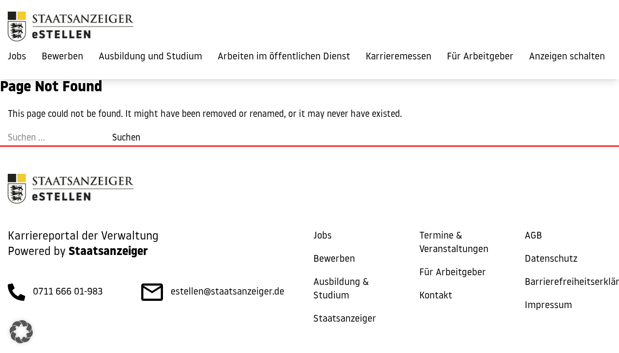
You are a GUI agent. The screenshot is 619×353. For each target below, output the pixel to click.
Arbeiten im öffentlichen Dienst (284, 57)
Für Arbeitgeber (480, 57)
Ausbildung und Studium (150, 57)
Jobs (17, 57)
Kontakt (435, 296)
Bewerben (62, 57)
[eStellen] (70, 29)
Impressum (548, 306)
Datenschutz (551, 259)
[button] (21, 332)
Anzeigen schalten (567, 57)
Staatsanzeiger (344, 319)
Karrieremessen (398, 57)
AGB (533, 236)
